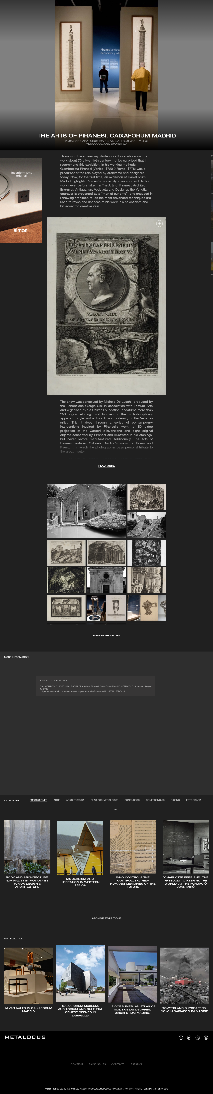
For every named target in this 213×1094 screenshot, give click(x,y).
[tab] (38, 800)
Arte (57, 800)
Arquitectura (75, 800)
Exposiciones (38, 800)
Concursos (132, 800)
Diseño (175, 800)
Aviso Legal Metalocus (99, 1089)
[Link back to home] (25, 1038)
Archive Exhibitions (106, 919)
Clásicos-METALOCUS (104, 800)
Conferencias (155, 800)
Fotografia (193, 800)
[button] (10, 868)
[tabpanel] (106, 869)
